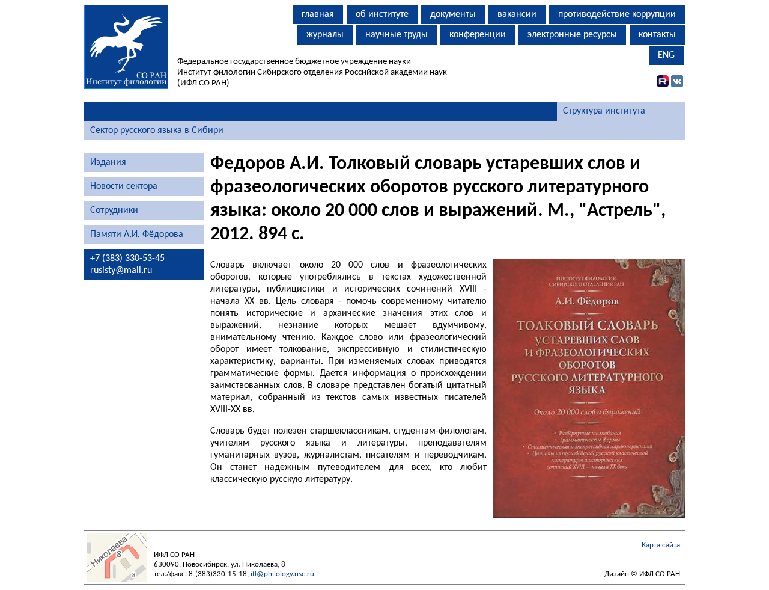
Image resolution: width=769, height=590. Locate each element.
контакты (657, 35)
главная (318, 14)
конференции (477, 35)
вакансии (516, 14)
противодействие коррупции (617, 14)
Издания (108, 162)
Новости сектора (123, 186)
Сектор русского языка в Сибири (156, 130)
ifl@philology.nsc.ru (282, 574)
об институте (382, 14)
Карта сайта (661, 545)
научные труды (396, 35)
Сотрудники (114, 210)
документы (453, 14)
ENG (666, 55)
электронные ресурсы (572, 35)
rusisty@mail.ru (121, 270)
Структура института (604, 111)
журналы (325, 35)
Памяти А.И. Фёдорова (136, 234)
